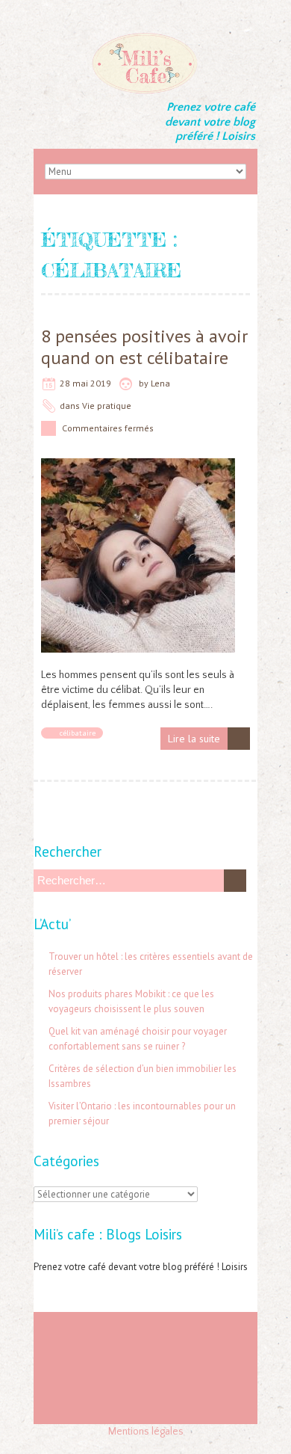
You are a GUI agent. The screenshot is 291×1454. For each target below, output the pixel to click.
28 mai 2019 (85, 383)
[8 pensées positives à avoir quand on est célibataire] (138, 465)
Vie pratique (106, 405)
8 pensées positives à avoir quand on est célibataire (144, 346)
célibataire (78, 733)
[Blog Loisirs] (145, 37)
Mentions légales (146, 1432)
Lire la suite (194, 738)
